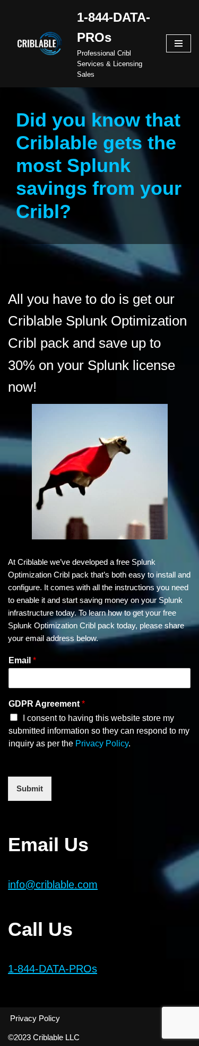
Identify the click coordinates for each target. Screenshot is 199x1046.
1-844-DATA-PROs (52, 969)
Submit (29, 788)
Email (22, 660)
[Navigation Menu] (178, 43)
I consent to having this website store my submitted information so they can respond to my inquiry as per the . (98, 731)
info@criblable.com (53, 884)
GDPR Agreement (46, 703)
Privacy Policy (101, 743)
